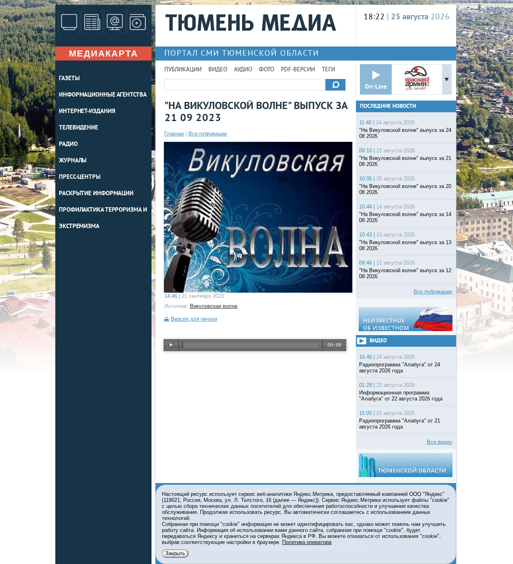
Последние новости (388, 106)
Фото (266, 70)
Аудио (243, 70)
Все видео (439, 442)
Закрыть (175, 553)
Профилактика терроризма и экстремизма (103, 218)
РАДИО (68, 144)
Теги (328, 70)
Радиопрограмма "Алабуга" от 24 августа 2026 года (399, 368)
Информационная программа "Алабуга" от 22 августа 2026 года (400, 396)
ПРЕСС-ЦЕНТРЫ (80, 177)
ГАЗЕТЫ (69, 79)
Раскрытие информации (96, 194)
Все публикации (207, 134)
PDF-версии (298, 70)
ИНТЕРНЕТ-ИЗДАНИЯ (87, 111)
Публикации (183, 70)
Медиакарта (103, 54)
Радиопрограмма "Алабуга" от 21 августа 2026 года (399, 424)
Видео (217, 70)
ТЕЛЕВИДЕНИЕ (78, 128)
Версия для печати (194, 319)
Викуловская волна (213, 306)
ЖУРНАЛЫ (73, 161)
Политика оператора (306, 542)
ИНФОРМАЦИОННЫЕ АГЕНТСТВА (103, 95)
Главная (174, 134)
